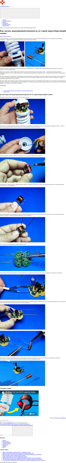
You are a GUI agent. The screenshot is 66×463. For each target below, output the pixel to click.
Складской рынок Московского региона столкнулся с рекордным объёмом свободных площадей (24, 460)
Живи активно (6, 25)
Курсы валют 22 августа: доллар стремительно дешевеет (15, 456)
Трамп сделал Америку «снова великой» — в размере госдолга (16, 452)
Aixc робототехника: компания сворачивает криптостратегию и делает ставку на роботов (22, 459)
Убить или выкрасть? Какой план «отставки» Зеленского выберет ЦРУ (18, 453)
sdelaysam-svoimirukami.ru (60, 417)
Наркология (5, 23)
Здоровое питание (7, 24)
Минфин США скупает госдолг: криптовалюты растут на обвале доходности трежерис (22, 457)
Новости (4, 22)
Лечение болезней (7, 21)
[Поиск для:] (6, 435)
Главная (4, 19)
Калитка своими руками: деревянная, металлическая (14, 455)
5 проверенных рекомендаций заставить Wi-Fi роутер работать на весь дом (16, 425)
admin (1, 36)
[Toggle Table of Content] (1, 88)
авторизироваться (9, 422)
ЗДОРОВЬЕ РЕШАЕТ (5, 6)
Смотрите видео (6, 91)
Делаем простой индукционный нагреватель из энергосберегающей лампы (18, 90)
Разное (4, 447)
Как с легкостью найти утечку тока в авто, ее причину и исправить (15, 424)
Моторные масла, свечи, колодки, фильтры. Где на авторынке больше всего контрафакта (22, 454)
